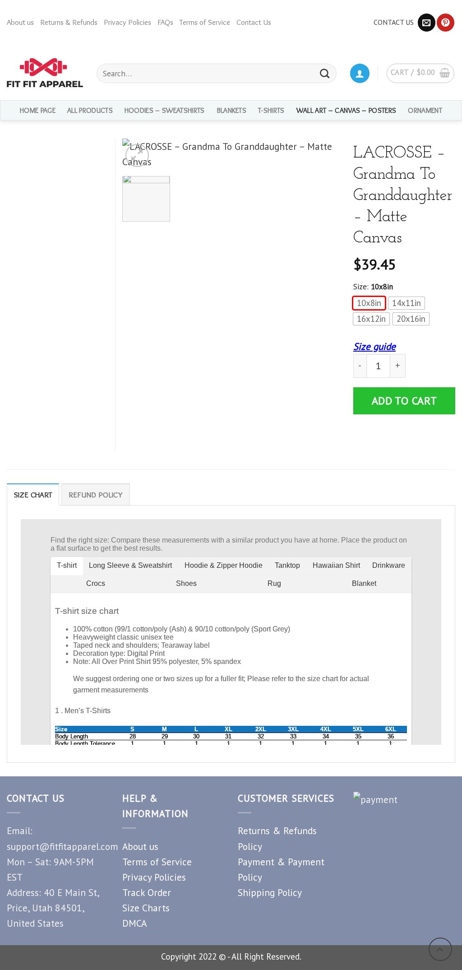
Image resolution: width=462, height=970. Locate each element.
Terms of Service (205, 22)
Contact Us (253, 22)
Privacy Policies (127, 22)
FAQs (165, 22)
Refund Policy (96, 494)
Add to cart (404, 401)
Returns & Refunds (68, 22)
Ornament (425, 110)
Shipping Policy (270, 892)
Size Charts (146, 907)
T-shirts (271, 110)
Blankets (232, 110)
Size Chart (33, 494)
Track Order (146, 892)
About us (20, 22)
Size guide (374, 346)
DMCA (134, 923)
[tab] (33, 494)
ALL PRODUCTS (90, 110)
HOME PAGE (37, 110)
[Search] (325, 73)
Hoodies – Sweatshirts (165, 110)
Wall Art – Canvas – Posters (346, 110)
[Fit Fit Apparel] (45, 72)
